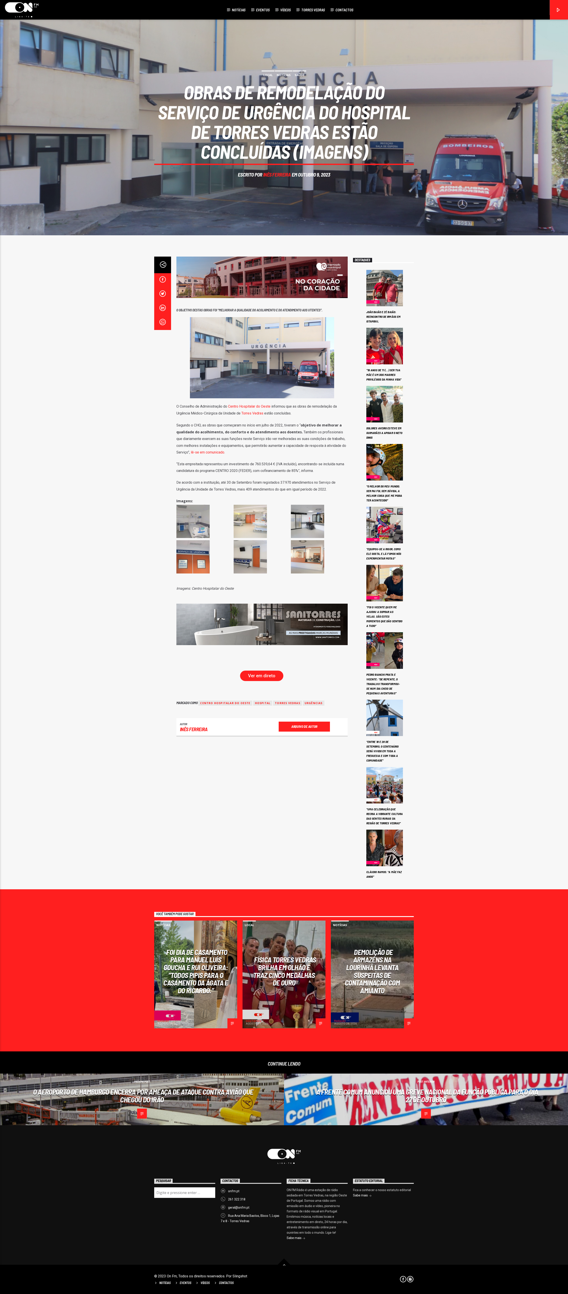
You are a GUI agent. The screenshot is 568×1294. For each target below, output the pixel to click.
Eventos (263, 10)
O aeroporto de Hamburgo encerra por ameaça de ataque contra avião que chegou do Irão (143, 1096)
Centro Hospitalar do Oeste (249, 406)
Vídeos (285, 10)
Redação (163, 1021)
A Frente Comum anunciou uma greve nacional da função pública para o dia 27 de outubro (427, 1096)
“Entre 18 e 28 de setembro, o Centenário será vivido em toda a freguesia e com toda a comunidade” (382, 751)
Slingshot (240, 1276)
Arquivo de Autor (304, 726)
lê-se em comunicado (207, 452)
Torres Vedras (313, 10)
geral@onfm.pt (238, 1207)
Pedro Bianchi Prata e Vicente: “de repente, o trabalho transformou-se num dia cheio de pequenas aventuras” (383, 684)
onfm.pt (233, 1191)
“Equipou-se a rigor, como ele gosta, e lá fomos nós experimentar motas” (383, 553)
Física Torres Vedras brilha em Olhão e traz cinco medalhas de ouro (284, 971)
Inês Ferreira (277, 174)
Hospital (263, 703)
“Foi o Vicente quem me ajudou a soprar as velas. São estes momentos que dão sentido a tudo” (384, 616)
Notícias (238, 10)
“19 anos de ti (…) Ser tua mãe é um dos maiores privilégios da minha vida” (384, 374)
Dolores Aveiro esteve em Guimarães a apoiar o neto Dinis (384, 432)
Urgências (314, 703)
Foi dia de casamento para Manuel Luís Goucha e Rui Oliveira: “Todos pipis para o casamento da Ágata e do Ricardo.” (195, 971)
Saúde (299, 75)
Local (268, 75)
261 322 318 (236, 1199)
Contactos (344, 10)
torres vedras (287, 703)
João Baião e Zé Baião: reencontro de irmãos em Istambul (383, 316)
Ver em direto (261, 675)
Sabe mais (294, 1238)
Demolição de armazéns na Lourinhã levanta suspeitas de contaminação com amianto (372, 971)
